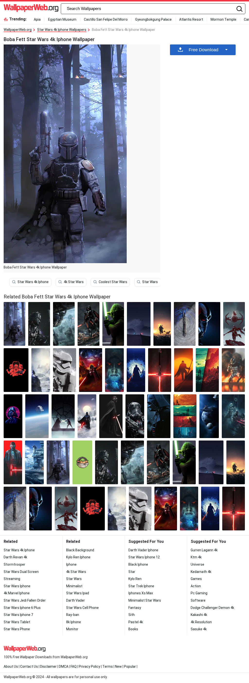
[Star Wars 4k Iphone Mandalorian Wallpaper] (183, 370)
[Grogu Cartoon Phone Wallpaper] (82, 462)
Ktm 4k (196, 557)
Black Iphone (138, 564)
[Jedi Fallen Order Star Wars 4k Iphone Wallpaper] (40, 370)
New (118, 666)
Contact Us (29, 666)
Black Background (80, 550)
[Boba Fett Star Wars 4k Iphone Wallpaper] (58, 462)
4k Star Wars (74, 282)
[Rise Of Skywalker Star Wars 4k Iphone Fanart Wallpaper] (114, 370)
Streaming (12, 579)
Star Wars (150, 282)
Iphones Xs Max (140, 593)
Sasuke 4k (199, 629)
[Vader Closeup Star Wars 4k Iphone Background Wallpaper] (158, 416)
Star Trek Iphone (141, 586)
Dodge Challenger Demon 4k (212, 608)
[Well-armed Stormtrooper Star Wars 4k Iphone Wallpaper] (134, 416)
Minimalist (74, 586)
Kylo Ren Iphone (78, 557)
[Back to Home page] (31, 8)
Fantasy (134, 608)
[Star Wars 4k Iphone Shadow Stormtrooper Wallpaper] (209, 324)
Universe (197, 564)
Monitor (72, 629)
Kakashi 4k (199, 615)
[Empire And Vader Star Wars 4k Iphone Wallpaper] (90, 370)
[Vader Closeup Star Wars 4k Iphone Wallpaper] (88, 324)
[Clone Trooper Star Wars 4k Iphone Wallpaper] (233, 370)
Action (196, 586)
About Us (11, 666)
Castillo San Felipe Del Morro (106, 19)
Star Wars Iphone (17, 586)
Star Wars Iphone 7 (18, 615)
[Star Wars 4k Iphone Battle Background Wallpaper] (64, 324)
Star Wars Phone (17, 629)
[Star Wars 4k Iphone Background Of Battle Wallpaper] (34, 462)
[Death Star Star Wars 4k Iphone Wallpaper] (36, 416)
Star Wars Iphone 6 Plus (22, 608)
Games (196, 579)
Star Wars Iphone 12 (144, 557)
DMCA (63, 666)
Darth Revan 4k (15, 557)
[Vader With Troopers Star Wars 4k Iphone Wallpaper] (87, 416)
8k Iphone (73, 622)
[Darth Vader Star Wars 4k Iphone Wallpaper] (136, 370)
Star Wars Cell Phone (82, 608)
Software (198, 600)
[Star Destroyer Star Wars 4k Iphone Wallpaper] (209, 416)
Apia (37, 19)
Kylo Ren (135, 579)
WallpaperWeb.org (18, 30)
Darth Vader (75, 600)
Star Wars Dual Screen (21, 572)
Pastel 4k (135, 622)
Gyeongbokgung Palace (153, 19)
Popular (130, 666)
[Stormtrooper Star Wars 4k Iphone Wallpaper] (64, 370)
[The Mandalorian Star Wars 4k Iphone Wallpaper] (162, 324)
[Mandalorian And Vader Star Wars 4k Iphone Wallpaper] (234, 324)
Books (133, 629)
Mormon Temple (223, 19)
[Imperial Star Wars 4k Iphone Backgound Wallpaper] (207, 370)
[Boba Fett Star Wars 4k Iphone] (14, 324)
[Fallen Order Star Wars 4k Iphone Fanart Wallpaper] (185, 324)
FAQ (74, 666)
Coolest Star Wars (113, 282)
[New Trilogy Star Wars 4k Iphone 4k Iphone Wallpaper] (184, 416)
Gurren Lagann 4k (204, 550)
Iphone (71, 564)
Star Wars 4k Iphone (33, 282)
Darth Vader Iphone (143, 550)
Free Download (203, 49)
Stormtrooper (14, 564)
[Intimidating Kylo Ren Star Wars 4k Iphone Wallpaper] (13, 462)
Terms (107, 666)
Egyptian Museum (62, 19)
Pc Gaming (199, 593)
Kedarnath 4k (201, 572)
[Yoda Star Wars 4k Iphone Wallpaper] (113, 324)
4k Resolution (201, 622)
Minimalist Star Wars (144, 600)
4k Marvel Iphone (17, 593)
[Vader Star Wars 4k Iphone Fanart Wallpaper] (39, 324)
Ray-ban (72, 615)
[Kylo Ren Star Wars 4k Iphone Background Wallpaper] (110, 416)
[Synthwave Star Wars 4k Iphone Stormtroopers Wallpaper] (16, 370)
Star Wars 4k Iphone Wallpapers (61, 30)
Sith (131, 615)
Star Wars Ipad (77, 593)
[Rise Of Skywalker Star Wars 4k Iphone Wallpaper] (139, 324)
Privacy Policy (89, 666)
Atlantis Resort (191, 19)
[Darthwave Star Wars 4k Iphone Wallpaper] (13, 416)
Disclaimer (48, 666)
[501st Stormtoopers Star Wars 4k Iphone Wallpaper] (233, 416)
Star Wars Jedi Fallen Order (25, 600)
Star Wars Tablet (17, 622)
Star (131, 572)
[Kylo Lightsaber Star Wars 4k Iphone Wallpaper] (159, 370)
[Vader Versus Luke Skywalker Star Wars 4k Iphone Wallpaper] (63, 416)
